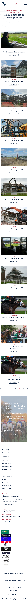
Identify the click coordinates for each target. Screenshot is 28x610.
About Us (5, 460)
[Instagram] (3, 521)
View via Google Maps (8, 504)
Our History (6, 463)
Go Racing (5, 449)
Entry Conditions (14, 594)
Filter (13, 24)
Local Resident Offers (10, 473)
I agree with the (15, 430)
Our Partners (7, 466)
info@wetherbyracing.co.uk (11, 516)
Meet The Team (7, 469)
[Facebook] (7, 521)
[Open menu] (25, 4)
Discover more (13, 55)
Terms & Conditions (14, 587)
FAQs (4, 479)
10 (23, 388)
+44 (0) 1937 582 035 (8, 511)
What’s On (5, 456)
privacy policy (20, 430)
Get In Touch (6, 488)
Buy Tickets (17, 4)
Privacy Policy (14, 590)
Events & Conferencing (9, 453)
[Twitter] (5, 521)
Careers (5, 482)
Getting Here (7, 476)
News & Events (7, 485)
